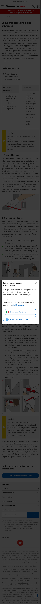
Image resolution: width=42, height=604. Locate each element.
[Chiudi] (35, 283)
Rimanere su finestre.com (18, 312)
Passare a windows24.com (19, 319)
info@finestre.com (18, 305)
